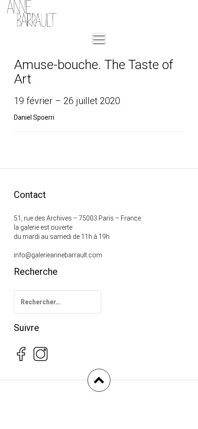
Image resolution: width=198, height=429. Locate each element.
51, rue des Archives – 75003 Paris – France (77, 218)
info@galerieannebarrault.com (58, 255)
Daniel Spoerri (34, 117)
